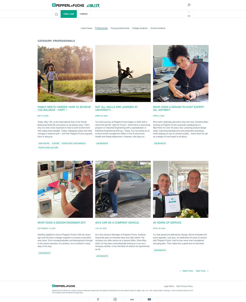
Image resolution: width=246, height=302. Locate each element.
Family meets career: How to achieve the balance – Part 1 (64, 108)
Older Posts (202, 271)
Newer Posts (186, 271)
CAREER (83, 14)
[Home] (56, 14)
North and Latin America (74, 143)
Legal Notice (169, 286)
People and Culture (48, 147)
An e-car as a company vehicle (117, 222)
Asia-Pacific (44, 143)
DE (189, 12)
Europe (55, 143)
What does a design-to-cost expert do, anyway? (178, 108)
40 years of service (167, 222)
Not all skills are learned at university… (116, 108)
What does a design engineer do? (62, 222)
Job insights (102, 143)
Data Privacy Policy (184, 286)
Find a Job (68, 14)
